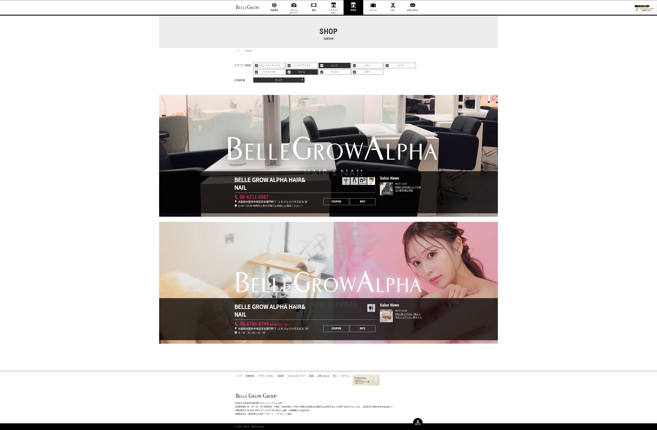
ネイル (302, 72)
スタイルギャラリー (294, 11)
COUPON (336, 201)
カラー (367, 72)
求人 (393, 10)
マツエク (334, 72)
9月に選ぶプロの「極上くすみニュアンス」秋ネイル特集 (408, 317)
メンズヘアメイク (302, 65)
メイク (367, 65)
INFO (362, 201)
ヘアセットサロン (265, 376)
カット (334, 65)
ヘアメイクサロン (333, 11)
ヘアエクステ (269, 72)
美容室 (353, 10)
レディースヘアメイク (269, 65)
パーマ (400, 65)
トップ (237, 51)
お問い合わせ (412, 10)
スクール (373, 10)
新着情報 (274, 10)
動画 (314, 10)
